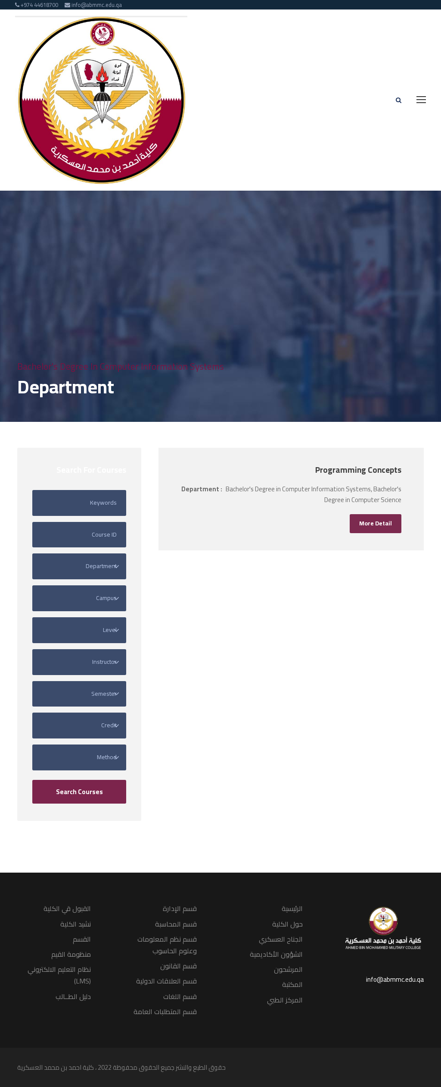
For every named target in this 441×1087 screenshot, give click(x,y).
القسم (82, 939)
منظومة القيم (71, 954)
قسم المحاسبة (176, 923)
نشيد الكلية (75, 923)
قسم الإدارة (180, 908)
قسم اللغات (180, 996)
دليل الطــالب (73, 996)
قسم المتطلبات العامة (165, 1011)
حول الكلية (287, 923)
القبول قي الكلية (67, 908)
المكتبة (292, 984)
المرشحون (288, 969)
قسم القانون (178, 965)
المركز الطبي (285, 999)
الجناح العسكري (281, 939)
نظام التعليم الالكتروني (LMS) (59, 975)
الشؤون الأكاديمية (276, 954)
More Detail (375, 523)
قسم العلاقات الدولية (166, 980)
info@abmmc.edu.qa (395, 979)
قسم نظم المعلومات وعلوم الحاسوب (167, 945)
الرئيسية (292, 908)
